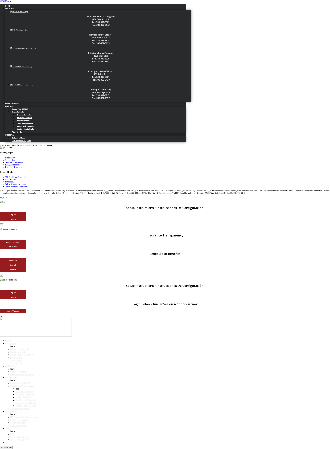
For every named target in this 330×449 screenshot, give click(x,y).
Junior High (10, 160)
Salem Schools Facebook (15, 184)
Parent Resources (19, 419)
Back (12, 346)
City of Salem (10, 179)
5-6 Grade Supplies (19, 439)
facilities (25, 145)
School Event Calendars (22, 386)
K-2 (12, 434)
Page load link (6, 197)
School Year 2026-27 (20, 383)
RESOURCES (11, 411)
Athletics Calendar (20, 408)
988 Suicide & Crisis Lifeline (17, 177)
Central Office (17, 363)
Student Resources (20, 422)
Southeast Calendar (25, 400)
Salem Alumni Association (16, 186)
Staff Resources (18, 425)
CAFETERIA (10, 366)
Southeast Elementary (14, 162)
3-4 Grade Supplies (19, 436)
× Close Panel (6, 448)
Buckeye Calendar (24, 394)
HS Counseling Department (24, 417)
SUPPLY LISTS (12, 428)
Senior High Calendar (26, 405)
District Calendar (24, 391)
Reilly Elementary (12, 165)
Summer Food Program (22, 374)
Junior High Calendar (26, 402)
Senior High (10, 158)
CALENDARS (11, 377)
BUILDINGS (10, 343)
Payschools (9, 182)
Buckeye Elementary (13, 167)
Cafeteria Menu (18, 371)
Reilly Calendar (23, 397)
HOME (8, 340)
